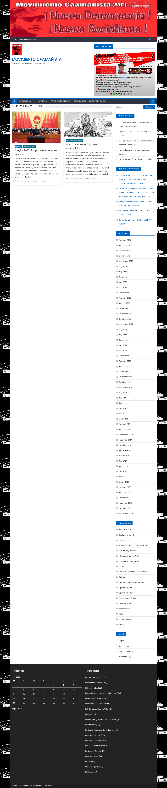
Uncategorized (125, 619)
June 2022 (123, 340)
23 (64, 698)
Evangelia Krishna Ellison (129, 201)
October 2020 (125, 445)
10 (74, 689)
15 (54, 694)
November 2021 (125, 377)
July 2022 (123, 335)
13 (34, 694)
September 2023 (126, 261)
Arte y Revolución (126, 530)
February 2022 (125, 361)
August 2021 (124, 392)
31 (73, 703)
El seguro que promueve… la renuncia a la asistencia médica (136, 143)
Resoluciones (124, 608)
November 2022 (125, 314)
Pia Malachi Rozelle (127, 211)
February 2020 (125, 487)
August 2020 (124, 455)
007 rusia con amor (127, 175)
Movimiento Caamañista (37, 59)
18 (14, 698)
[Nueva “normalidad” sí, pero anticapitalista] (88, 124)
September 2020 (126, 450)
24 (74, 698)
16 (64, 694)
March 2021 (123, 419)
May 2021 (122, 408)
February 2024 (125, 240)
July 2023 (123, 271)
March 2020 (124, 482)
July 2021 (122, 398)
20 (34, 698)
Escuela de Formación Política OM (90, 101)
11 (13, 694)
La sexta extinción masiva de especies (135, 159)
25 (14, 703)
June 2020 (123, 466)
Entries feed (124, 646)
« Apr (14, 708)
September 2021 (126, 387)
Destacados (124, 540)
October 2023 (125, 256)
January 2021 (124, 429)
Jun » (19, 708)
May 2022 (123, 345)
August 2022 (124, 329)
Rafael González (126, 220)
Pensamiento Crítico (60, 101)
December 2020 (126, 434)
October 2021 (124, 382)
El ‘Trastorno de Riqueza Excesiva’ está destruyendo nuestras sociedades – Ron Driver (135, 179)
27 (34, 703)
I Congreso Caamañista (129, 556)
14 (44, 694)
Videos (121, 624)
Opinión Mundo (29, 147)
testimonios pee (126, 188)
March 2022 (124, 356)
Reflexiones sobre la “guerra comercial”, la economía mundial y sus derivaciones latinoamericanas (136, 192)
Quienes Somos (26, 101)
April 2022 (123, 350)
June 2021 (123, 403)
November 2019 (125, 503)
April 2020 (123, 476)
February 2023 (125, 298)
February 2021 (124, 424)
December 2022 (126, 308)
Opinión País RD (125, 593)
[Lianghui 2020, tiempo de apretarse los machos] (36, 127)
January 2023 (124, 303)
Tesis (121, 614)
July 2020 (123, 461)
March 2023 (124, 292)
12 (24, 694)
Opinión (41, 101)
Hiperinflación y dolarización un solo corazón (134, 152)
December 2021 (125, 371)
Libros (121, 566)
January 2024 (124, 245)
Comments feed (126, 651)
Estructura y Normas (127, 551)
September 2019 (126, 513)
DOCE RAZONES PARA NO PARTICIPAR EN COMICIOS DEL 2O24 (135, 124)
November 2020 (125, 440)
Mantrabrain (49, 785)
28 (44, 703)
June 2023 (123, 277)
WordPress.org (125, 656)
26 (24, 703)
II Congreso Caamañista (129, 561)
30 (64, 703)
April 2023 (123, 287)
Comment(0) (42, 181)
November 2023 (125, 250)
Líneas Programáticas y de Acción (133, 572)
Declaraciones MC (126, 535)
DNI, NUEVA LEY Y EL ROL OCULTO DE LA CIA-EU (135, 133)
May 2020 (123, 471)
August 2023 (124, 266)
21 (44, 698)
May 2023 (123, 282)
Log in (121, 640)
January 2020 (124, 492)
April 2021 (122, 413)
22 (54, 698)
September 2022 (126, 324)
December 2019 (125, 498)
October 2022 (125, 319)
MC (31, 181)
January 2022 (124, 366)
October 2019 (124, 508)
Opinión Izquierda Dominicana (132, 582)
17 (74, 694)
